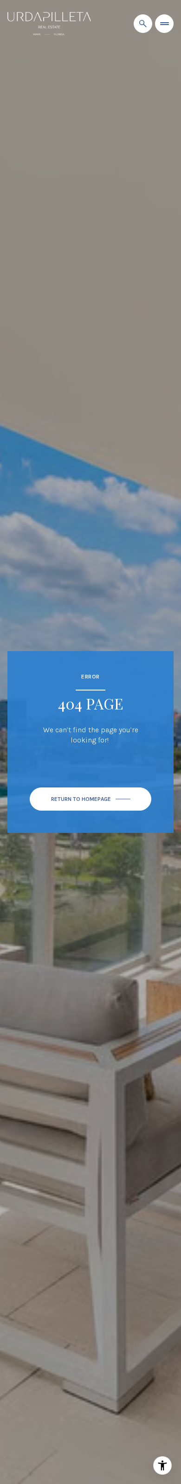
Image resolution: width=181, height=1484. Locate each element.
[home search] (143, 23)
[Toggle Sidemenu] (164, 23)
